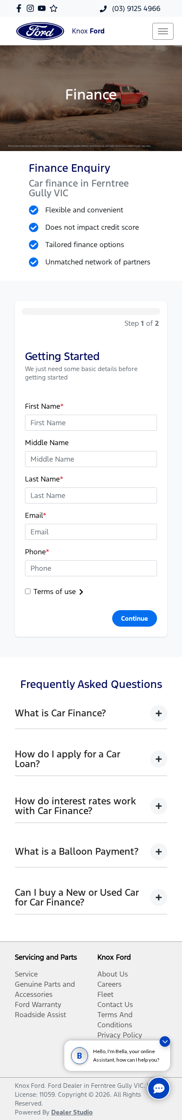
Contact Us (115, 1004)
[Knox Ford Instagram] (32, 8)
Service (26, 974)
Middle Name (47, 442)
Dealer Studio (72, 1112)
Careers (109, 984)
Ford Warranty (38, 1004)
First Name (44, 406)
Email (36, 515)
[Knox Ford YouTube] (43, 8)
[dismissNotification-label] (165, 1041)
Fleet (105, 994)
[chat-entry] (158, 1088)
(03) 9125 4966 (135, 8)
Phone (37, 551)
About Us (112, 974)
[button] (163, 31)
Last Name (44, 479)
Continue (134, 618)
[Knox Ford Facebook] (20, 8)
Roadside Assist (40, 1014)
